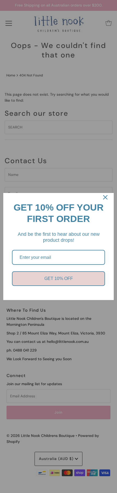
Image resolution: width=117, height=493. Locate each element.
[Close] (105, 197)
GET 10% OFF (58, 278)
